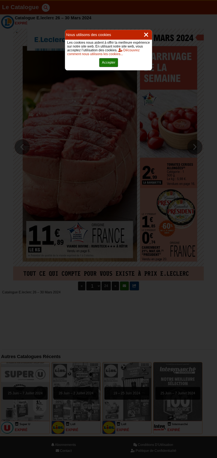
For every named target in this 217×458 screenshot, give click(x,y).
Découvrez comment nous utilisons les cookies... (103, 52)
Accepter (108, 62)
